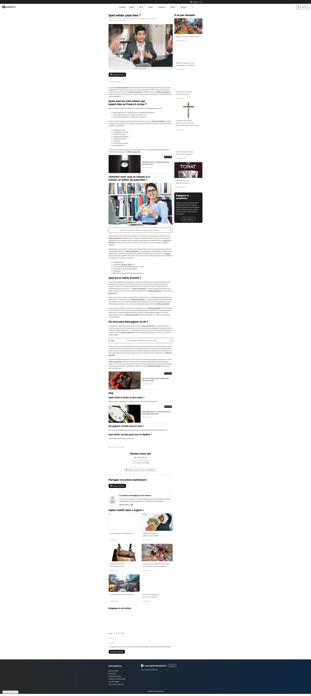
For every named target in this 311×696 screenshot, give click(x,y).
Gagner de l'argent (120, 447)
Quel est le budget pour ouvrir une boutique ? (151, 595)
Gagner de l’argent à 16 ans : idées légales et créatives (185, 64)
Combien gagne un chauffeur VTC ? (122, 533)
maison (168, 253)
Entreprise (161, 7)
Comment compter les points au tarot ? (183, 182)
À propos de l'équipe (115, 676)
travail (165, 240)
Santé (141, 7)
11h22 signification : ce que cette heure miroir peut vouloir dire (156, 413)
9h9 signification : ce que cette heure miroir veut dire (155, 163)
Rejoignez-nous (197, 2)
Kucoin (130, 264)
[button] (192, 7)
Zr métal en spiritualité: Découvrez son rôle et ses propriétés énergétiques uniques (187, 122)
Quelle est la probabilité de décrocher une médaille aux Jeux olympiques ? (156, 565)
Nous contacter (113, 671)
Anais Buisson (146, 495)
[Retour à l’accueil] (9, 7)
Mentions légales (114, 681)
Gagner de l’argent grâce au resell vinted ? (151, 534)
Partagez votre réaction (10, 692)
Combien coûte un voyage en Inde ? (188, 37)
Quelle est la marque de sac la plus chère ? (117, 565)
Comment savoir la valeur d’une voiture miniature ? (184, 153)
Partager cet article (118, 75)
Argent (150, 7)
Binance (124, 264)
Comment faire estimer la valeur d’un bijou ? (184, 93)
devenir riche (113, 293)
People (131, 7)
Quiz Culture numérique (116, 684)
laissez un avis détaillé (143, 463)
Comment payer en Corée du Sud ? (122, 594)
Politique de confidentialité (117, 679)
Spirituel (183, 7)
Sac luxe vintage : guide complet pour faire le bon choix (155, 379)
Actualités (122, 7)
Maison (173, 7)
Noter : (111, 633)
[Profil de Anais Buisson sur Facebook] (132, 505)
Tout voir (172, 665)
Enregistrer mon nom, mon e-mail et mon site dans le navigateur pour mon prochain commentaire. (140, 647)
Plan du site (112, 673)
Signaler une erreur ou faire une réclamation (141, 470)
